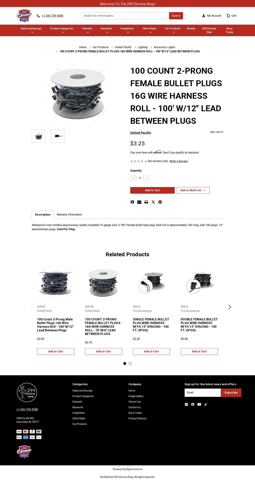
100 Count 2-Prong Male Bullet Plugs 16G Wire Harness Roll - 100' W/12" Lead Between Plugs (55, 324)
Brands (191, 28)
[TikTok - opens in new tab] (205, 404)
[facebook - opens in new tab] (132, 202)
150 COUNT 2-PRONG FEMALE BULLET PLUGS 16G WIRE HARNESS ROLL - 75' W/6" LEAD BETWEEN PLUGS (102, 326)
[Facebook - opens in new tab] (193, 404)
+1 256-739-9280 (27, 409)
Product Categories (61, 28)
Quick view (56, 282)
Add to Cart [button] (55, 351)
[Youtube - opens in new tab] (199, 404)
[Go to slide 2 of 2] (130, 363)
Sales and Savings (31, 28)
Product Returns (137, 418)
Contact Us (135, 407)
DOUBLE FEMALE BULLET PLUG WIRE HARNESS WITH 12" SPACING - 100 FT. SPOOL (199, 324)
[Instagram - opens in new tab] (186, 404)
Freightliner (127, 28)
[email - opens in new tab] (139, 202)
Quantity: (136, 170)
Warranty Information (69, 214)
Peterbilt (87, 28)
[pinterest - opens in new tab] (160, 202)
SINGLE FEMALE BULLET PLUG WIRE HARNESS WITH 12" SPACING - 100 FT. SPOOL (151, 324)
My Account (214, 15)
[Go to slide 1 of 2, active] (124, 363)
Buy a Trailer (229, 30)
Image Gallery (136, 396)
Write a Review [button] (178, 161)
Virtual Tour (135, 401)
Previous (25, 309)
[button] (193, 190)
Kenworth (106, 28)
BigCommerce (134, 469)
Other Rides (149, 28)
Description (42, 214)
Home (132, 390)
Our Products (173, 28)
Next (230, 309)
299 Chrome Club (209, 30)
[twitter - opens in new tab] (153, 202)
